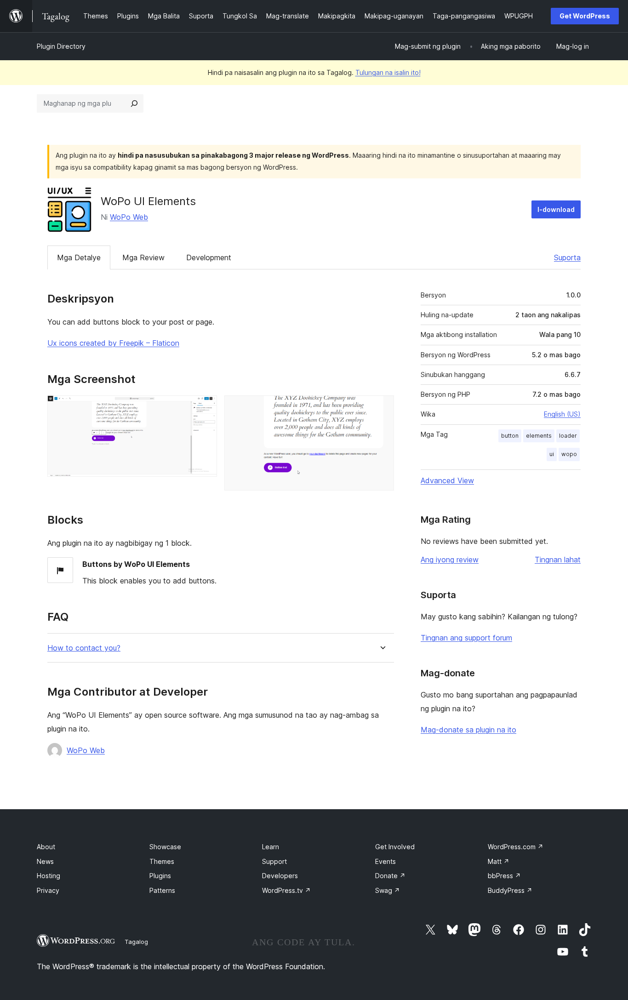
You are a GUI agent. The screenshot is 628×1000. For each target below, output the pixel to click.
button (510, 435)
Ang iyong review (450, 559)
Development (208, 257)
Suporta (567, 257)
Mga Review (143, 257)
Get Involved (395, 847)
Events (385, 861)
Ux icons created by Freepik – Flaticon (113, 343)
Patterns (162, 890)
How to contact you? (83, 648)
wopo (569, 454)
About (46, 847)
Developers (280, 876)
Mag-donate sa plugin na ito (468, 729)
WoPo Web (129, 217)
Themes (161, 861)
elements (539, 435)
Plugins (160, 876)
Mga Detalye (79, 257)
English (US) (562, 414)
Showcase (165, 847)
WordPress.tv (286, 890)
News (45, 861)
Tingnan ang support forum (466, 637)
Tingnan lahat (558, 559)
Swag (387, 890)
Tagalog (136, 941)
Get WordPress (584, 16)
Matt (498, 861)
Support (274, 861)
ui (551, 454)
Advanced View (447, 480)
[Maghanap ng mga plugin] (134, 103)
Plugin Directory (61, 46)
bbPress (504, 876)
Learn (270, 847)
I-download (556, 209)
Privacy (48, 890)
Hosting (48, 876)
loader (568, 435)
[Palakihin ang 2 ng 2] (381, 407)
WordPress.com (515, 847)
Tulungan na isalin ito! (388, 72)
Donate (390, 876)
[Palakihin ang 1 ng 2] (204, 407)
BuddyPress (510, 890)
